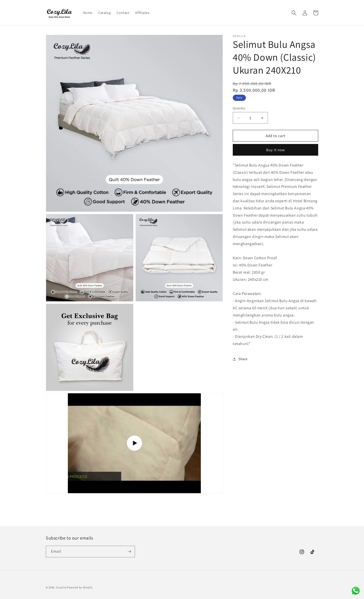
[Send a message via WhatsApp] (356, 591)
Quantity (239, 108)
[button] (293, 12)
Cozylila (61, 587)
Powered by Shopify (80, 587)
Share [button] (243, 359)
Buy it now (275, 150)
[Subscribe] (129, 551)
